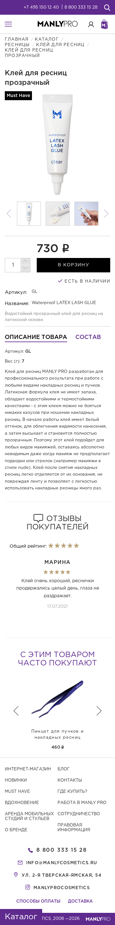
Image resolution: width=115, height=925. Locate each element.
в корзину (73, 265)
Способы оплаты (38, 901)
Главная (16, 39)
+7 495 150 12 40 (41, 7)
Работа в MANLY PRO (81, 803)
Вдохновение (22, 803)
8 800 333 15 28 (81, 7)
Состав (88, 337)
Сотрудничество (78, 814)
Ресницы (17, 45)
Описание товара (36, 337)
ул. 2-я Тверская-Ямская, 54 (62, 875)
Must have (17, 791)
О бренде (16, 830)
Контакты (69, 780)
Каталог (46, 39)
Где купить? (72, 791)
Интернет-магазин (28, 769)
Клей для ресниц (60, 45)
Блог (63, 769)
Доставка (80, 901)
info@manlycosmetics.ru (61, 863)
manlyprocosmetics (62, 888)
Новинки (16, 780)
